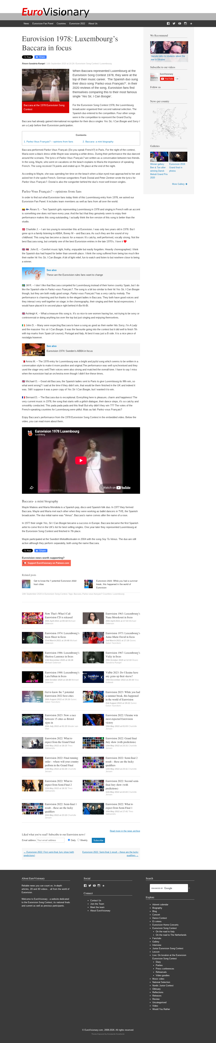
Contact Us (95, 900)
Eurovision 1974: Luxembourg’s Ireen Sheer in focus (62, 635)
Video (155, 1006)
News (26, 23)
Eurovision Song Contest (87, 63)
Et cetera (156, 921)
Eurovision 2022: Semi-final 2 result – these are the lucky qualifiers (122, 761)
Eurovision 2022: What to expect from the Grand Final (60, 740)
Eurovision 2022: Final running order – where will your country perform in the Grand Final (62, 761)
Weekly (84, 840)
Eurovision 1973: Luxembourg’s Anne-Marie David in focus (123, 635)
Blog (154, 911)
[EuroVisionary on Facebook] (168, 23)
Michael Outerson (53, 662)
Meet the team (97, 907)
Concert (156, 914)
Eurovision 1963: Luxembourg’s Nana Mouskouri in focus (123, 615)
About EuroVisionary (100, 910)
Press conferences (165, 968)
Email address (29, 840)
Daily (73, 840)
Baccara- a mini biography (98, 141)
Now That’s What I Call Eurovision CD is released (59, 615)
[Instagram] (185, 23)
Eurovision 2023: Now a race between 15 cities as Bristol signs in (60, 718)
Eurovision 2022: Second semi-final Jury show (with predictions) (122, 784)
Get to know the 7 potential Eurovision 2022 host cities (59, 693)
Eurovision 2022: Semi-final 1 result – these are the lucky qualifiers (61, 807)
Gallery (155, 941)
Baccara (77, 594)
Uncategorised (159, 1002)
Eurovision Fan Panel (42, 23)
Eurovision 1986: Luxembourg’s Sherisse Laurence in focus (62, 654)
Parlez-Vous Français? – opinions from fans (48, 141)
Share (42, 57)
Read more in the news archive (125, 831)
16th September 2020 (32, 594)
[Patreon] (191, 23)
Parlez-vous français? (92, 594)
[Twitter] (174, 23)
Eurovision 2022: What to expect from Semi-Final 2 (58, 782)
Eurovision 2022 (77, 23)
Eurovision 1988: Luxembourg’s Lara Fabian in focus (62, 674)
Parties (159, 965)
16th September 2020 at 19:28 (60, 63)
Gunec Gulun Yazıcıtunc (121, 641)
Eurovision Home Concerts (165, 925)
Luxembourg (106, 63)
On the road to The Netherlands (171, 935)
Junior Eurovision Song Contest (167, 948)
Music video (158, 979)
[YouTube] (180, 23)
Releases (156, 995)
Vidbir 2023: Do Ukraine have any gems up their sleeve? (122, 674)
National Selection (161, 982)
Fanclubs (156, 938)
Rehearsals (161, 972)
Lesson (155, 952)
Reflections (157, 992)
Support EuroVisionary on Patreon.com (48, 563)
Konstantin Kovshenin (116, 1034)
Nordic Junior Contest (162, 985)
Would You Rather (161, 1009)
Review (155, 999)
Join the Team (97, 904)
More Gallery (178, 184)
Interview (156, 945)
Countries (61, 23)
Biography (157, 908)
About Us (93, 23)
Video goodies (163, 975)
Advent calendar (160, 904)
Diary (158, 962)
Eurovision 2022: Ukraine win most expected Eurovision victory (122, 718)
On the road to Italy (165, 931)
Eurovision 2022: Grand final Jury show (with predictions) (121, 740)
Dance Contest (159, 918)
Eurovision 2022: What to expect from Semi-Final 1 (119, 805)
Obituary (156, 989)
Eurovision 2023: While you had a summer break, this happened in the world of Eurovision (117, 584)
